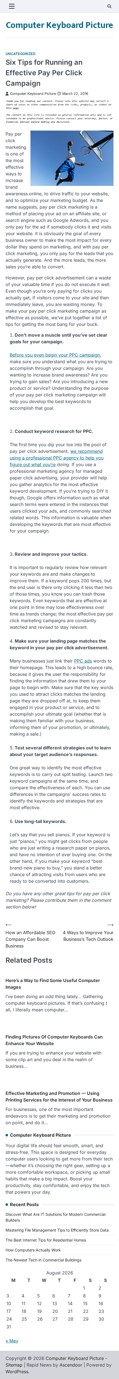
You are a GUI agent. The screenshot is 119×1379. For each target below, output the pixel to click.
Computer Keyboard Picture (59, 25)
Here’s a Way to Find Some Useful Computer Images (53, 984)
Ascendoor (71, 1365)
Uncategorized (20, 54)
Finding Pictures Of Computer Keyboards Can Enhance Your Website (54, 1040)
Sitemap (14, 1365)
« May (12, 1341)
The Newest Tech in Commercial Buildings (43, 1260)
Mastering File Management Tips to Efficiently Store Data (57, 1230)
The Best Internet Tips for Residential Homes (46, 1240)
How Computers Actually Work (33, 1250)
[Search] (109, 6)
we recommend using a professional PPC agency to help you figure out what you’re (57, 457)
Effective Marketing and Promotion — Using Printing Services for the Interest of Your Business (59, 1096)
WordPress (17, 1371)
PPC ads (83, 661)
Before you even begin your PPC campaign (55, 355)
